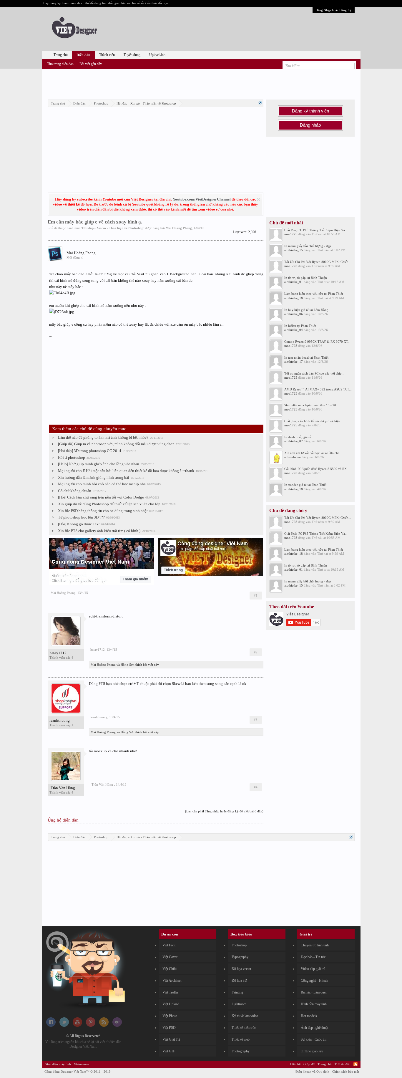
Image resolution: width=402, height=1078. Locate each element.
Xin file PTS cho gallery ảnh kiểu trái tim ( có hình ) (99, 531)
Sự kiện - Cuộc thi (313, 1039)
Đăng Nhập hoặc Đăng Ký (333, 10)
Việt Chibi (169, 969)
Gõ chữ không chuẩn (74, 491)
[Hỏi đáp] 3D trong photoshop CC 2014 (89, 450)
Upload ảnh (157, 55)
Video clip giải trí (313, 969)
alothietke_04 (293, 330)
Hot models (309, 1016)
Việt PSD (169, 1028)
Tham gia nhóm (135, 579)
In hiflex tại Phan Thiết (300, 325)
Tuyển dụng (132, 55)
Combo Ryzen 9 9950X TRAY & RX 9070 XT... (317, 341)
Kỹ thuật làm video (245, 1016)
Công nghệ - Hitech (314, 980)
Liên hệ (295, 1064)
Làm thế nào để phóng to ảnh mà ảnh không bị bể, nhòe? (103, 437)
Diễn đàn (83, 55)
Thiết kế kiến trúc (244, 1028)
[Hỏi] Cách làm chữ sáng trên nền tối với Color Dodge (101, 497)
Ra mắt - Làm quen (314, 992)
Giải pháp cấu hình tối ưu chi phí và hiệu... (313, 421)
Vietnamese (81, 1064)
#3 (256, 719)
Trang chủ (61, 55)
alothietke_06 (293, 314)
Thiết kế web (241, 1039)
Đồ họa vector (241, 969)
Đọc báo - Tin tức (313, 957)
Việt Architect (171, 980)
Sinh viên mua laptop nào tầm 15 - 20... (311, 405)
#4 (256, 787)
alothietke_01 (293, 282)
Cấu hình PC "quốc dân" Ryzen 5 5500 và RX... (316, 469)
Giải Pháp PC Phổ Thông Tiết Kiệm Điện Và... (316, 230)
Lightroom (239, 1004)
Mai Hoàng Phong (179, 228)
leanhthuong (59, 720)
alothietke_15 (293, 250)
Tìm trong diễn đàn (60, 64)
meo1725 (290, 234)
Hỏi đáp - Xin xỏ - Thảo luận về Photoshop (112, 228)
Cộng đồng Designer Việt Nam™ (77, 1071)
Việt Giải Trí (171, 1039)
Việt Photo (169, 1016)
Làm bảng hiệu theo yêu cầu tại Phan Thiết (313, 293)
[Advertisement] (201, 83)
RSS (355, 1064)
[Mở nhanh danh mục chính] (260, 103)
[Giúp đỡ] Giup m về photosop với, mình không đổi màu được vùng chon (116, 444)
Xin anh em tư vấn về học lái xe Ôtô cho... (313, 453)
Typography (240, 957)
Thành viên (107, 55)
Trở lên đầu (342, 1064)
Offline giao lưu (312, 1051)
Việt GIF (168, 1051)
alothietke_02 (293, 441)
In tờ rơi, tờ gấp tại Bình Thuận (305, 277)
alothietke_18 (293, 298)
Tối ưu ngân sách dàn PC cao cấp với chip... (314, 373)
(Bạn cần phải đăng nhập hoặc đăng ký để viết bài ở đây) (224, 811)
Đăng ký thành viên (310, 111)
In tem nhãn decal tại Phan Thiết (306, 357)
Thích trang (173, 570)
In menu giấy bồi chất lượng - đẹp (307, 246)
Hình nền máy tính (314, 1004)
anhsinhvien (292, 457)
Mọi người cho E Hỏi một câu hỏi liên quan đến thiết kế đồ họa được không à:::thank (126, 470)
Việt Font (168, 945)
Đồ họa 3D (239, 980)
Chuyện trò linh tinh (315, 945)
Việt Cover (169, 957)
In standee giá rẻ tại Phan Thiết (305, 484)
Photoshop (239, 945)
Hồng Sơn (127, 664)
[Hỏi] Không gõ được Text (79, 524)
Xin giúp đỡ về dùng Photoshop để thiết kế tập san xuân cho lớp (109, 504)
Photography (241, 1051)
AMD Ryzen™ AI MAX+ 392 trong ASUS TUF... (318, 389)
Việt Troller (170, 992)
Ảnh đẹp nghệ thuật (314, 1028)
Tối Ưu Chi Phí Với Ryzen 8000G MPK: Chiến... (317, 262)
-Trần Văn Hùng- (62, 788)
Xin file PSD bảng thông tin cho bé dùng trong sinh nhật (103, 511)
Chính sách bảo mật (345, 1071)
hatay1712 (58, 653)
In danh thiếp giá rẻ (297, 437)
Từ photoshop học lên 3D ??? (81, 517)
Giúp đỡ (309, 1064)
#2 (256, 652)
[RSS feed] (104, 1025)
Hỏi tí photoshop (71, 457)
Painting (237, 992)
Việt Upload (170, 1004)
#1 (256, 595)
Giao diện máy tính (58, 1064)
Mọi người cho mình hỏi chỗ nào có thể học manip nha (102, 484)
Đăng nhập (310, 125)
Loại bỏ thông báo (258, 199)
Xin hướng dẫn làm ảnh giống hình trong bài (93, 477)
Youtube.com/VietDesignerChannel (202, 199)
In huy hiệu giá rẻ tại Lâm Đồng (306, 310)
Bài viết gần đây (90, 64)
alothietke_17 (293, 361)
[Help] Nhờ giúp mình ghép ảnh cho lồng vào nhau (98, 464)
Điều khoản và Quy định (312, 1071)
